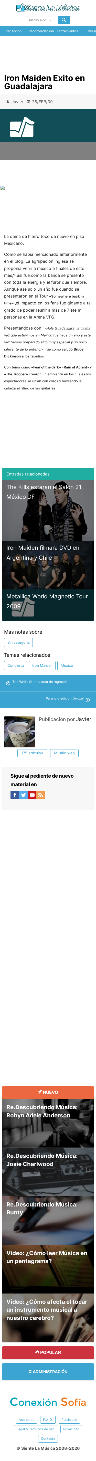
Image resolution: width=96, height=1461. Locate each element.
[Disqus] (47, 874)
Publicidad (69, 1420)
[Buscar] (64, 20)
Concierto (15, 665)
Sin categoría (18, 642)
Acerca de (26, 1420)
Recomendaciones (41, 31)
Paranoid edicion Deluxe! (65, 698)
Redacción (14, 31)
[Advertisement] (48, 53)
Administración (50, 1371)
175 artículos (32, 753)
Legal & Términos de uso (36, 1429)
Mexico (67, 665)
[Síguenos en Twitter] (23, 796)
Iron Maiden (42, 665)
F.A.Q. (48, 1420)
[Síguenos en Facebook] (14, 796)
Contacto (48, 1439)
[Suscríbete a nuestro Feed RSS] (40, 796)
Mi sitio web (64, 753)
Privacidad (71, 1429)
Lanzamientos (67, 31)
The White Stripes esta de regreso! (39, 682)
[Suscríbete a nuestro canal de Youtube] (32, 796)
